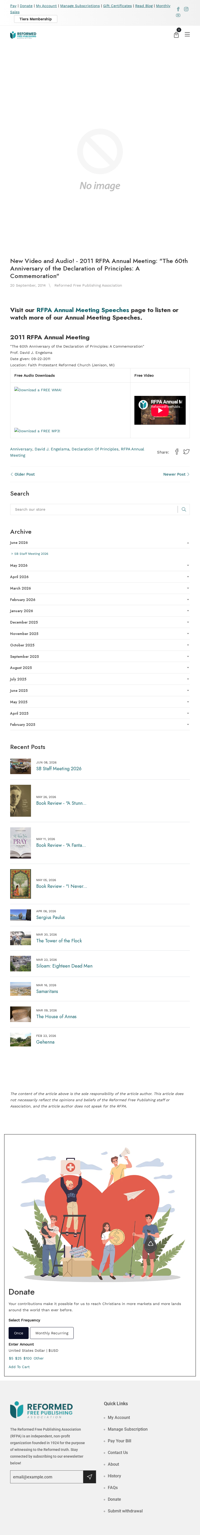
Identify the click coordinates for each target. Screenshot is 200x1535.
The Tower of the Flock (59, 940)
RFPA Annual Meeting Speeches (82, 309)
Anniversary (21, 449)
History (114, 1475)
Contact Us (118, 1452)
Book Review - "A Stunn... (61, 803)
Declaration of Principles (95, 449)
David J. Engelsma (52, 449)
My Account (46, 6)
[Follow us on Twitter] (186, 452)
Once (18, 1333)
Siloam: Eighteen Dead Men (64, 966)
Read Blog (144, 6)
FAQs (113, 1487)
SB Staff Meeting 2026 (59, 768)
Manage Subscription (128, 1429)
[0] (176, 35)
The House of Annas (56, 1016)
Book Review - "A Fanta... (61, 845)
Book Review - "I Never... (61, 886)
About (113, 1464)
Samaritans (47, 991)
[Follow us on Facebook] (176, 452)
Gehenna (45, 1042)
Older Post (24, 474)
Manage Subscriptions (80, 6)
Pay (13, 6)
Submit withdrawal (125, 1511)
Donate (26, 6)
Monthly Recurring (51, 1333)
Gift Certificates (117, 6)
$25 (18, 1358)
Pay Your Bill (119, 1440)
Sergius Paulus (50, 917)
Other (39, 1358)
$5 (11, 1358)
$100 (27, 1358)
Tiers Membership (36, 19)
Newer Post (175, 474)
